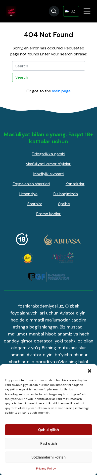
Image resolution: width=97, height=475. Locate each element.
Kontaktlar (75, 183)
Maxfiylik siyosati (48, 173)
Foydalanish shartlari (31, 183)
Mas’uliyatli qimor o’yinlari (48, 163)
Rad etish (48, 443)
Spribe (64, 203)
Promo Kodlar (48, 213)
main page (61, 91)
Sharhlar (34, 203)
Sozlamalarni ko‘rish (48, 457)
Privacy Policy (46, 469)
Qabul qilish (48, 429)
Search (21, 77)
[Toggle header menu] (87, 11)
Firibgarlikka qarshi (48, 154)
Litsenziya (28, 193)
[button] (89, 370)
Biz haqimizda (65, 193)
